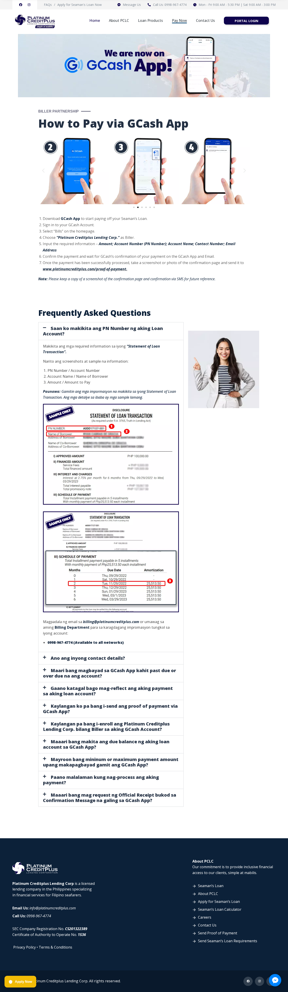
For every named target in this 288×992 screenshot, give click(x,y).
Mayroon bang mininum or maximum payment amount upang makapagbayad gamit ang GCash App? (110, 762)
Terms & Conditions (55, 947)
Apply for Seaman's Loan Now (79, 4)
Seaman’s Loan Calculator (219, 909)
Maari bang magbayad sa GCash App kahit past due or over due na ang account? (109, 673)
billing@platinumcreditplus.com (111, 621)
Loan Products (150, 20)
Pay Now (179, 20)
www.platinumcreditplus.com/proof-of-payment (84, 269)
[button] (43, 170)
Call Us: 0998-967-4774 (170, 4)
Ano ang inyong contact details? (88, 658)
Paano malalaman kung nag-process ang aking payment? (101, 780)
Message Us (132, 4)
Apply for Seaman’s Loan (219, 901)
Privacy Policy (24, 947)
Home (94, 20)
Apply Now (23, 981)
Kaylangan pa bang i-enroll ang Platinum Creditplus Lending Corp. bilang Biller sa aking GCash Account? (106, 726)
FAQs (48, 4)
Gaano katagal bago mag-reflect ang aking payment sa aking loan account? (108, 691)
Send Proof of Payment (217, 933)
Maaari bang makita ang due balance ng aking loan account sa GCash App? (106, 744)
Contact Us (205, 20)
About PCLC (119, 20)
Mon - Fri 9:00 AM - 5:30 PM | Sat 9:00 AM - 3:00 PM (237, 4)
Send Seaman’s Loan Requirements (227, 940)
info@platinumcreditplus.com (52, 908)
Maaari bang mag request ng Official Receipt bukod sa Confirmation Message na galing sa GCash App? (109, 797)
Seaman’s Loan (210, 885)
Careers (204, 917)
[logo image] (34, 20)
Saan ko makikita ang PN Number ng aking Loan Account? (103, 331)
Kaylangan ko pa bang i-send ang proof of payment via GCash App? (110, 708)
